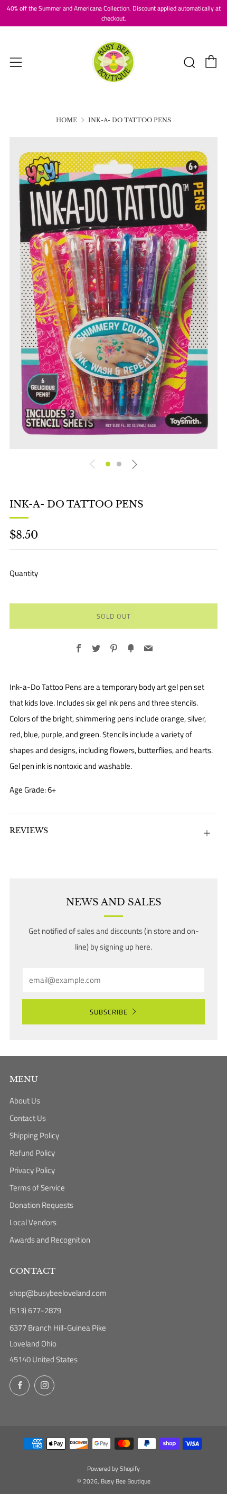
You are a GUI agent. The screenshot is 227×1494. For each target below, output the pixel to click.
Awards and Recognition (50, 1240)
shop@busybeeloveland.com (58, 1293)
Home (66, 120)
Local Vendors (33, 1222)
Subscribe (109, 1012)
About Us (25, 1101)
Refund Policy (32, 1153)
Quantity (24, 573)
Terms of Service (37, 1187)
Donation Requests (41, 1205)
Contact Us (28, 1118)
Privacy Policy (32, 1170)
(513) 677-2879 (35, 1310)
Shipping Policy (34, 1135)
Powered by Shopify (113, 1468)
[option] (113, 292)
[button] (108, 464)
